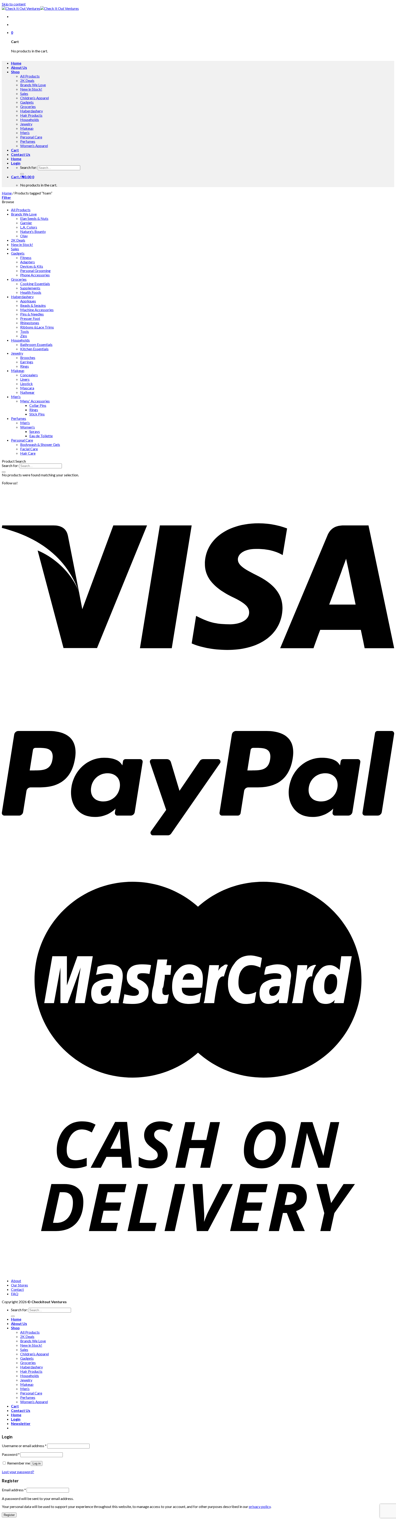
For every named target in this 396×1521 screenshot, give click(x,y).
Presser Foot (30, 318)
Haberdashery (31, 111)
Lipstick (26, 383)
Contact (17, 1289)
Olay (24, 236)
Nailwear (27, 392)
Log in (37, 1463)
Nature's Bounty (33, 231)
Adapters (27, 262)
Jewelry (26, 124)
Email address (14, 1490)
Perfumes (27, 141)
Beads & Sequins (33, 305)
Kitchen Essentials (34, 349)
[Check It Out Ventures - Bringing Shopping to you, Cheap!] (40, 8)
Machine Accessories (37, 309)
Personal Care (31, 137)
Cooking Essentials (35, 283)
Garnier (26, 223)
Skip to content (14, 4)
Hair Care (28, 453)
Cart (15, 150)
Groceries (28, 106)
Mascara (27, 388)
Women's (27, 427)
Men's (16, 396)
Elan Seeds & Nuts (34, 218)
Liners (25, 379)
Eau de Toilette (41, 436)
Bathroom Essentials (36, 344)
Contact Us (20, 154)
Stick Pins (37, 414)
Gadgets (27, 102)
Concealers (29, 375)
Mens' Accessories (35, 401)
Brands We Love (33, 85)
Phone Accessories (35, 275)
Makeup (26, 128)
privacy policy (260, 1506)
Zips (23, 336)
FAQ (14, 1294)
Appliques (28, 301)
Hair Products (31, 115)
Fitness (25, 257)
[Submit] (22, 174)
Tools (24, 331)
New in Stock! (31, 89)
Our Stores (19, 1285)
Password (11, 1454)
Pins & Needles (32, 314)
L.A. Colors (28, 227)
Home (16, 63)
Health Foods (30, 292)
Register (9, 1515)
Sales (24, 93)
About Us (19, 67)
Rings (24, 366)
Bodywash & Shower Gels (40, 444)
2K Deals (27, 80)
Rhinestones (29, 323)
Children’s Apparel (34, 98)
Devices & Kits (31, 266)
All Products (30, 76)
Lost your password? (18, 1472)
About (16, 1280)
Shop (15, 72)
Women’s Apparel (34, 145)
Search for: (28, 167)
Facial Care (29, 449)
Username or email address (24, 1445)
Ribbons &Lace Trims (37, 327)
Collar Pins (37, 405)
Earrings (26, 362)
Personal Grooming (35, 270)
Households (29, 119)
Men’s (25, 132)
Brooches (27, 357)
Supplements (30, 288)
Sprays (34, 431)
